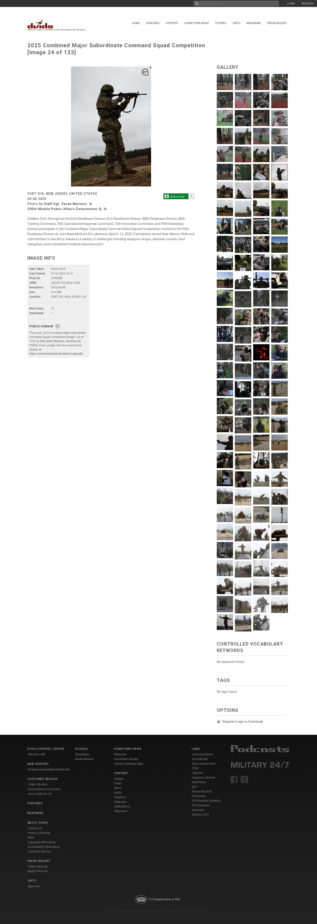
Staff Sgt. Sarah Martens (65, 204)
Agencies (34, 886)
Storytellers (82, 754)
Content (172, 23)
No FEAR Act (200, 759)
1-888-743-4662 (38, 784)
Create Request (38, 866)
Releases (120, 754)
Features (152, 23)
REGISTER (307, 3)
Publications (122, 806)
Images (119, 778)
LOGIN (291, 3)
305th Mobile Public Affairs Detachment (62, 209)
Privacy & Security (39, 833)
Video (118, 783)
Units (236, 23)
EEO (194, 786)
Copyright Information (41, 842)
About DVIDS (37, 822)
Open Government (203, 763)
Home (136, 23)
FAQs (31, 837)
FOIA (195, 768)
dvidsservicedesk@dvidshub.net (49, 769)
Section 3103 (200, 814)
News (117, 788)
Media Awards (84, 759)
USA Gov (197, 773)
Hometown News (196, 23)
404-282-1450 (36, 754)
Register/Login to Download (242, 721)
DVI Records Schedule (206, 800)
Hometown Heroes (126, 759)
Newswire (253, 23)
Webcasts (120, 811)
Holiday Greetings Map (128, 763)
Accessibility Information (44, 846)
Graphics (120, 797)
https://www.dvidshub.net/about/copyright (56, 353)
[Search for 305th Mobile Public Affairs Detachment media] (100, 209)
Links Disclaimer (202, 754)
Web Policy (199, 782)
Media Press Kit (38, 871)
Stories (220, 23)
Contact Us (35, 828)
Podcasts (120, 802)
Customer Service (39, 851)
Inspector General (203, 777)
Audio (118, 792)
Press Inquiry (277, 23)
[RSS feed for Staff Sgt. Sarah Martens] (91, 204)
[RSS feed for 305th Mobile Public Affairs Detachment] (105, 209)
